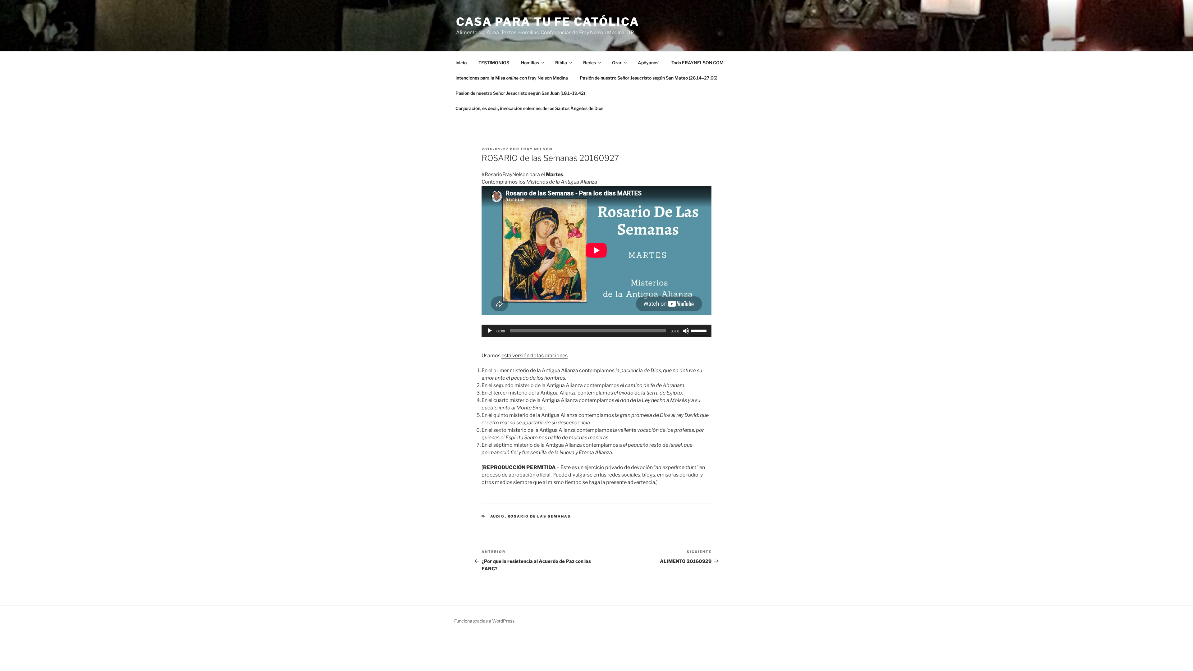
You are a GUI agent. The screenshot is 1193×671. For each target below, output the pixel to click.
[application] (596, 331)
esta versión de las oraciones (534, 355)
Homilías (530, 62)
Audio (497, 516)
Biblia (561, 62)
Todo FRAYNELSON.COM (697, 62)
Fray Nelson (536, 149)
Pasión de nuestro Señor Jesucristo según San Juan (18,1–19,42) (520, 93)
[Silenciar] (686, 331)
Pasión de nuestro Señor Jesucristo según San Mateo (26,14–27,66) (648, 77)
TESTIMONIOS (493, 62)
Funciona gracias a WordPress (484, 620)
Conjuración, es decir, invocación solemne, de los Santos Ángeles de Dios (529, 108)
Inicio (461, 62)
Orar (617, 62)
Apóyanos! (649, 62)
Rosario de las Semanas (539, 516)
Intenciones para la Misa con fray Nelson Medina (511, 77)
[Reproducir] (490, 331)
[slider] (699, 330)
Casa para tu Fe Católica (547, 22)
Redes (589, 62)
